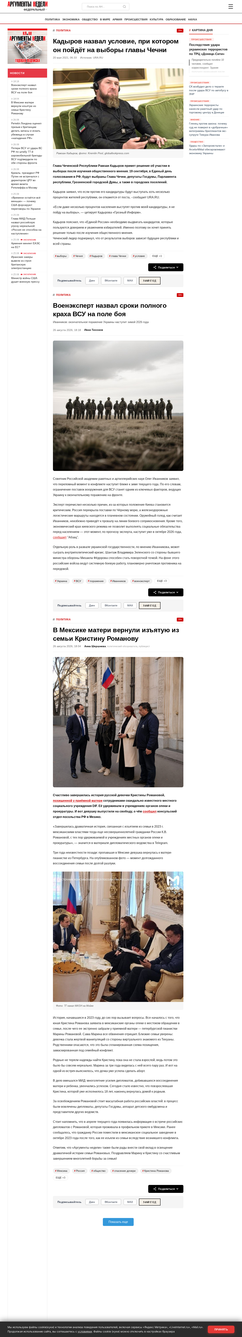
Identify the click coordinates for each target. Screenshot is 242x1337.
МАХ (130, 280)
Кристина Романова (155, 1170)
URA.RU (98, 57)
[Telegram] (211, 6)
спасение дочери (124, 1170)
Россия (79, 1170)
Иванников (118, 581)
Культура (156, 19)
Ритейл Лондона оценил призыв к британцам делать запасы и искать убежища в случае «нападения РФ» (26, 131)
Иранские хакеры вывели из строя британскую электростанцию (22, 262)
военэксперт (141, 581)
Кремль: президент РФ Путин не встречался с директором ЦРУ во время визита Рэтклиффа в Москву (25, 180)
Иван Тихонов (93, 329)
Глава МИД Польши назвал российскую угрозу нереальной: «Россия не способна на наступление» (26, 226)
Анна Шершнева (95, 646)
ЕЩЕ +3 (162, 581)
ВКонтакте (111, 280)
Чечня (78, 256)
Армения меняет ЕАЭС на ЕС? (25, 245)
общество (98, 1170)
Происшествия (135, 19)
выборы (61, 256)
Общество (90, 19)
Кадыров (96, 256)
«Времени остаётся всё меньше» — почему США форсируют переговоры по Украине (26, 203)
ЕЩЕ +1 (157, 256)
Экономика (71, 19)
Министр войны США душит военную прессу (25, 280)
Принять (221, 1329)
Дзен (92, 280)
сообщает (60, 537)
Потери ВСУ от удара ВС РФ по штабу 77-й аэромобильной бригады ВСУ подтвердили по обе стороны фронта (26, 155)
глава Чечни (117, 256)
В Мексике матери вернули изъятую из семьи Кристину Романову (23, 108)
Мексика (61, 1170)
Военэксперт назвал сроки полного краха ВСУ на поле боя (24, 88)
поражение (96, 581)
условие (139, 256)
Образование (176, 19)
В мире (105, 19)
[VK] (220, 6)
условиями (85, 1331)
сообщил (150, 811)
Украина (61, 581)
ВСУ (77, 581)
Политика (52, 19)
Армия (117, 19)
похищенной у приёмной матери (77, 800)
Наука (192, 19)
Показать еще (118, 1221)
